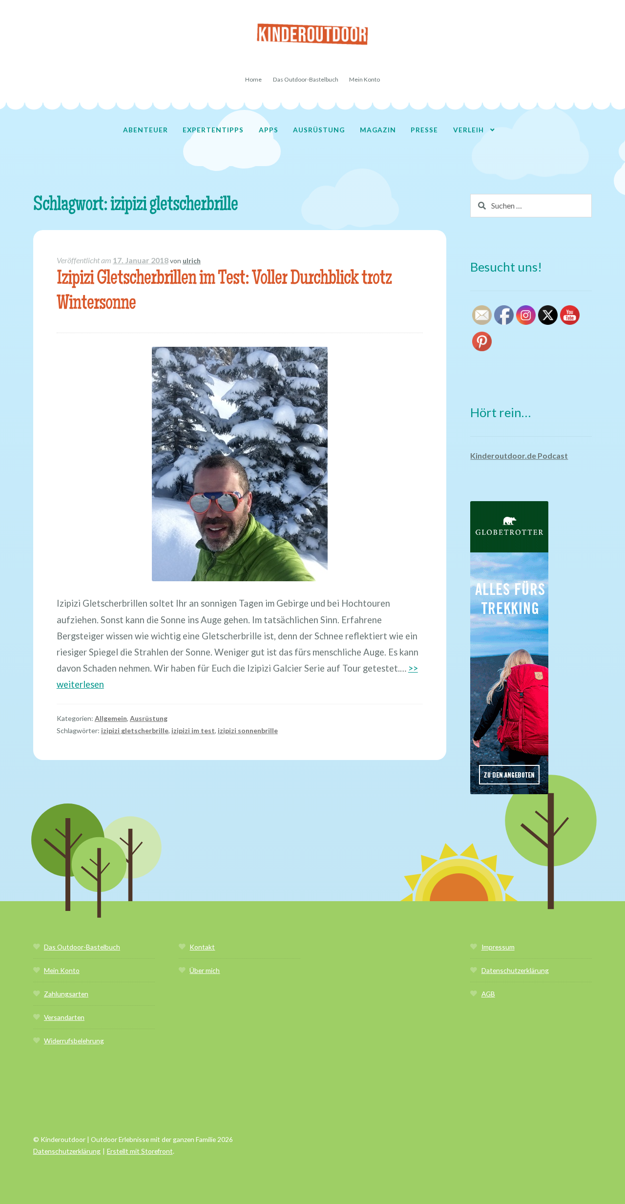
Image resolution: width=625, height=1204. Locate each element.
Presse (424, 130)
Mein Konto (364, 79)
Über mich (204, 970)
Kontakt (202, 947)
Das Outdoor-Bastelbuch (305, 79)
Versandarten (64, 1017)
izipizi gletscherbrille (134, 730)
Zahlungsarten (66, 994)
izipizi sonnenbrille (248, 730)
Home (253, 79)
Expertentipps (213, 130)
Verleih (468, 130)
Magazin (378, 130)
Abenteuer (145, 130)
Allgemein (111, 718)
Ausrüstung (319, 130)
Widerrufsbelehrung (74, 1040)
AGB (488, 994)
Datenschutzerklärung (515, 970)
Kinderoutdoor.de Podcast (519, 455)
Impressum (498, 947)
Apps (268, 130)
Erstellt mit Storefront (140, 1151)
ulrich (192, 260)
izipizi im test (193, 730)
